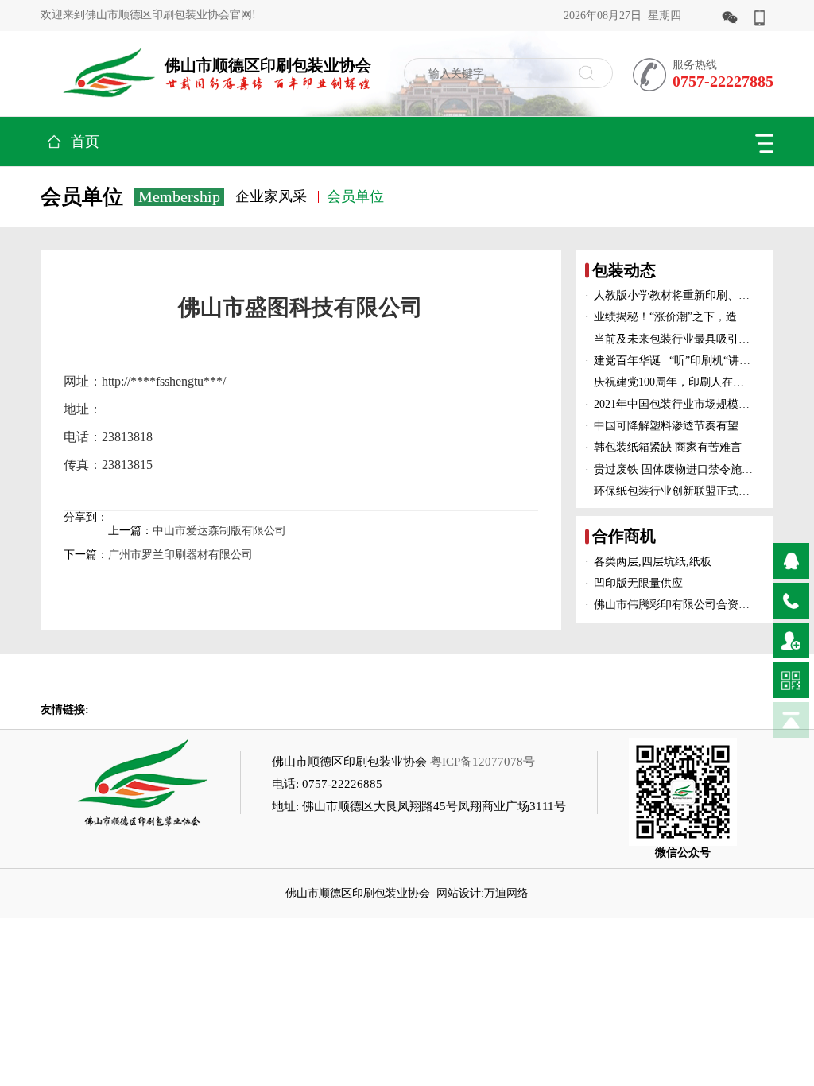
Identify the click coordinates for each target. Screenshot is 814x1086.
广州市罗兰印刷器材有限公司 (180, 554)
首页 (85, 141)
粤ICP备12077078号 (482, 761)
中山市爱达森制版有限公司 (219, 531)
